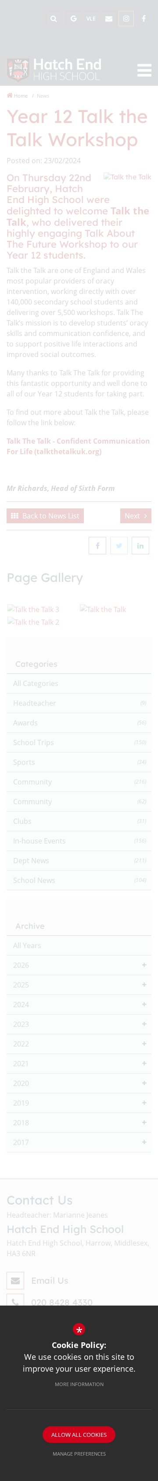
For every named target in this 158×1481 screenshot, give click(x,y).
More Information (79, 1384)
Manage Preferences (79, 1453)
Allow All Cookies (79, 1435)
